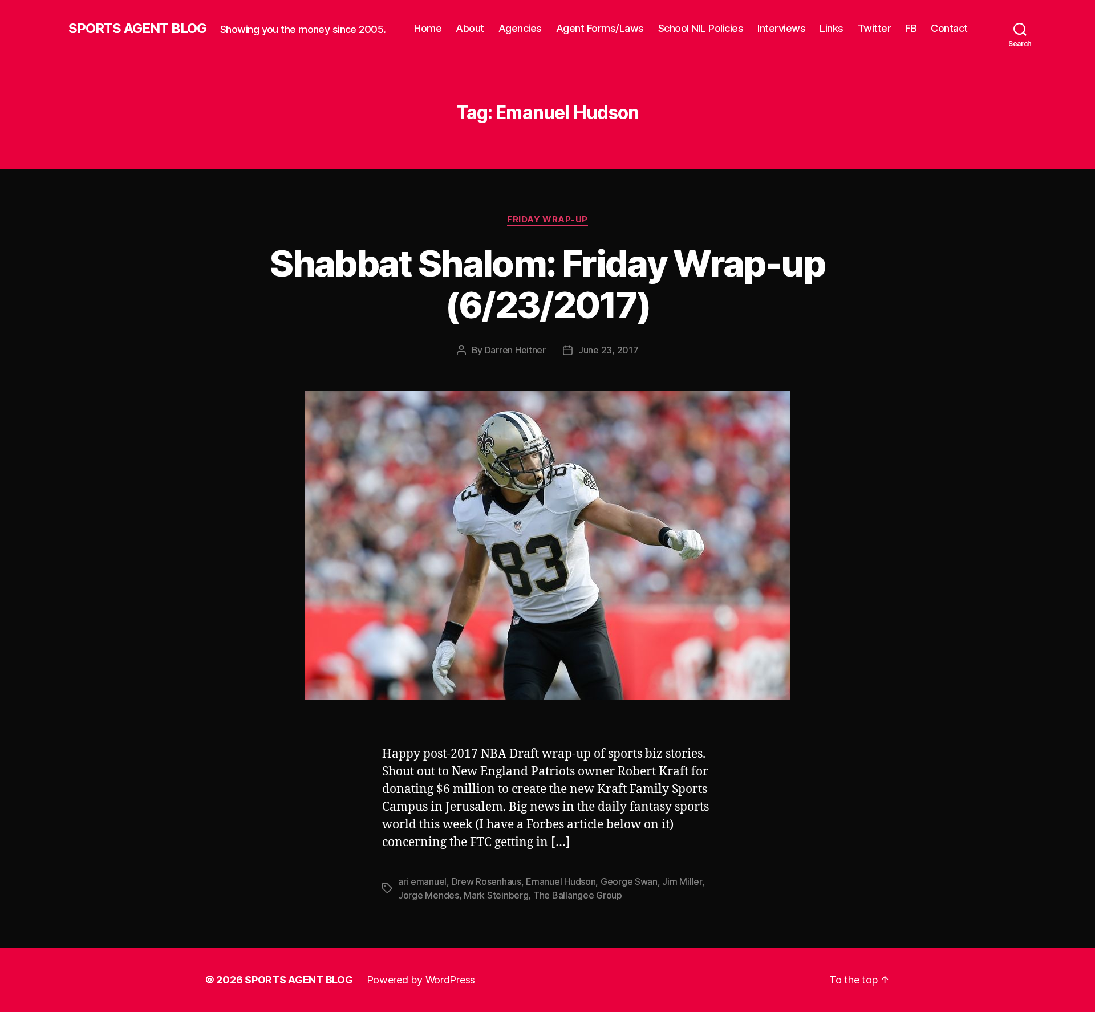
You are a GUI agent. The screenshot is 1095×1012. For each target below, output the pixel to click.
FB (910, 28)
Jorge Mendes (428, 895)
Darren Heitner (515, 350)
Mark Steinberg (496, 895)
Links (831, 28)
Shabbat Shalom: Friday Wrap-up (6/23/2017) (547, 284)
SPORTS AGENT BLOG (137, 28)
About (470, 28)
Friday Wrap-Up (547, 219)
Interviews (781, 28)
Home (427, 28)
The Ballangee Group (577, 895)
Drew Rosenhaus (486, 881)
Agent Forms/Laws (600, 28)
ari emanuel (422, 881)
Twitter (874, 28)
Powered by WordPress (421, 980)
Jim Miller (681, 881)
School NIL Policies (701, 28)
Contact (949, 28)
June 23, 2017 (608, 350)
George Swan (629, 881)
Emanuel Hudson (560, 881)
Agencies (520, 28)
